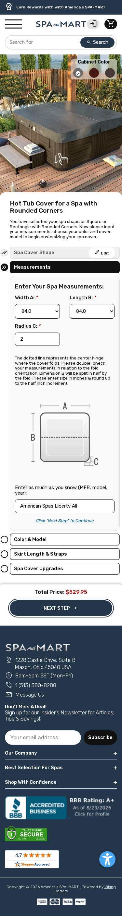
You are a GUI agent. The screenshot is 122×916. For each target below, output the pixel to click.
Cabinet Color (94, 62)
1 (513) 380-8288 (30, 685)
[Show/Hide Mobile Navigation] (13, 24)
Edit (102, 252)
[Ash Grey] (79, 76)
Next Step (60, 608)
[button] (107, 859)
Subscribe (100, 737)
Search (98, 42)
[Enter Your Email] (43, 737)
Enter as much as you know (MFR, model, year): (61, 490)
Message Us (24, 695)
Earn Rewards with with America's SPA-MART (55, 7)
